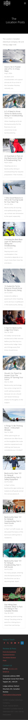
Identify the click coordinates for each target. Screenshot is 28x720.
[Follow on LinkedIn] (22, 642)
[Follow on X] (7, 642)
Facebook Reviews (9, 654)
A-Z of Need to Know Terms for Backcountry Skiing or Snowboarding (13, 113)
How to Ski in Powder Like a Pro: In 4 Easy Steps (12, 69)
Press (4, 660)
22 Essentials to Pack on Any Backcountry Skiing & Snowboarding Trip (13, 158)
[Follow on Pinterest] (18, 642)
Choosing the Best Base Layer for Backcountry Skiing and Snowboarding (13, 242)
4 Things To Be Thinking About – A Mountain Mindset (13, 428)
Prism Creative (7, 714)
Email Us (6, 672)
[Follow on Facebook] (4, 642)
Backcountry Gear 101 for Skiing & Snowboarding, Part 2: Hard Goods (13, 520)
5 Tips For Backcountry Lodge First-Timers (13, 329)
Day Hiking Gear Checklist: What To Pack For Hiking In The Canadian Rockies (13, 607)
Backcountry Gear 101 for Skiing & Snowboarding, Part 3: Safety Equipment (13, 476)
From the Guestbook (9, 652)
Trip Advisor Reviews (9, 657)
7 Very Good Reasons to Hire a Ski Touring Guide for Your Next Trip (13, 200)
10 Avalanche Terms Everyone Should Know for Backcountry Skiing (13, 288)
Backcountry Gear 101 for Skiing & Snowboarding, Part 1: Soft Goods (13, 564)
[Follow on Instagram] (11, 642)
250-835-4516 (12, 669)
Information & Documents (12, 695)
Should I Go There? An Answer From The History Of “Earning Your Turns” (13, 376)
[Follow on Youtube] (15, 642)
